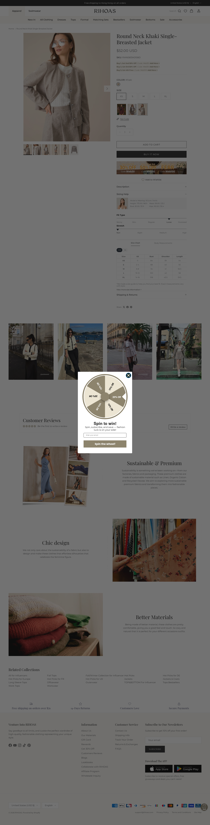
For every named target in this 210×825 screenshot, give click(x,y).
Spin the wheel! (105, 444)
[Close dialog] (128, 375)
